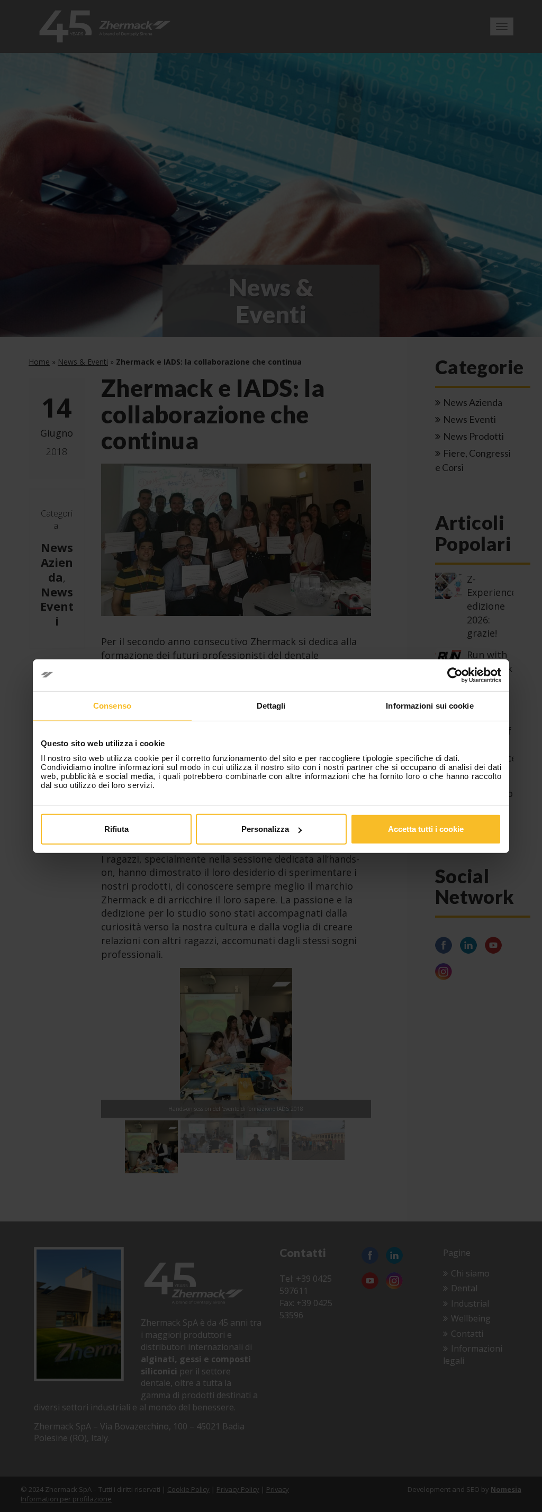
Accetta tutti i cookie (426, 829)
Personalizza (265, 829)
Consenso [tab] (112, 705)
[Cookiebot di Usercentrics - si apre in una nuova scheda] (455, 675)
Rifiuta (116, 829)
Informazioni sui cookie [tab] (429, 705)
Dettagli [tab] (271, 705)
